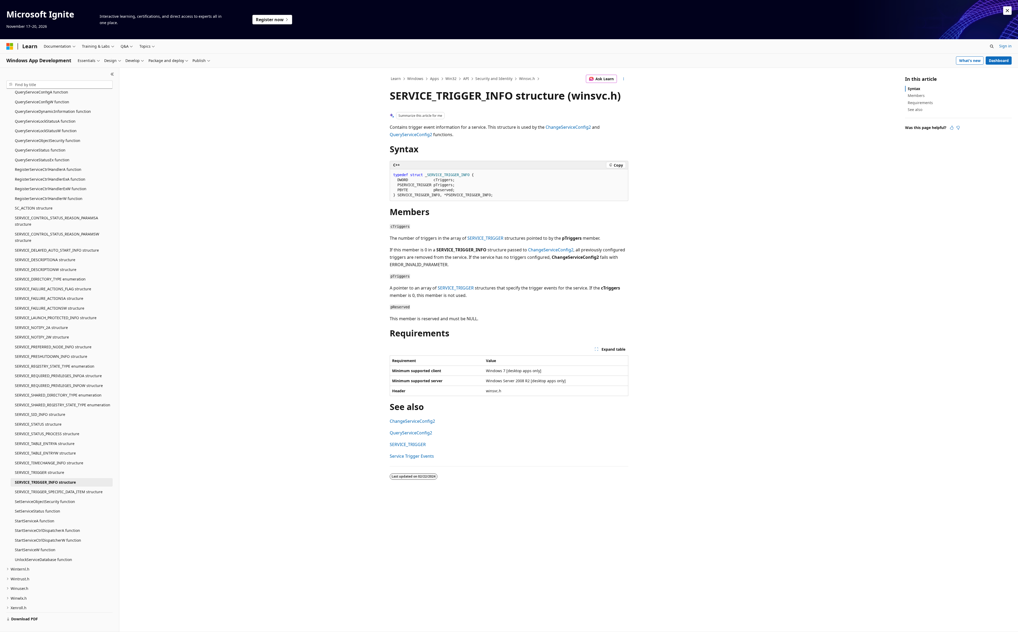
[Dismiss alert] (1007, 10)
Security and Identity (493, 78)
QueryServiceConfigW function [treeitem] (42, 101)
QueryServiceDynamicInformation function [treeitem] (53, 111)
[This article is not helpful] (958, 127)
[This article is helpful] (952, 127)
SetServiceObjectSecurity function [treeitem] (45, 501)
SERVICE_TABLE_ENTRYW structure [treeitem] (45, 453)
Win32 (451, 78)
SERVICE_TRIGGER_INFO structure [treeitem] (45, 482)
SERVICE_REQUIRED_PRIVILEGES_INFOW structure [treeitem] (59, 385)
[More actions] (623, 79)
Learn (396, 78)
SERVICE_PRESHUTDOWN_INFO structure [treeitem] (51, 356)
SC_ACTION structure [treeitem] (33, 208)
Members (916, 95)
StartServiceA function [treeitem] (34, 520)
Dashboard (999, 60)
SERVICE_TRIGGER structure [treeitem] (39, 472)
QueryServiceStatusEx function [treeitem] (42, 159)
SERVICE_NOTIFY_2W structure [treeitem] (42, 337)
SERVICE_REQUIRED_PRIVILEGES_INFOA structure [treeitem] (58, 375)
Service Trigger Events (412, 456)
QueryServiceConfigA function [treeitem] (41, 92)
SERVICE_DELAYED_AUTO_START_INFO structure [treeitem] (57, 250)
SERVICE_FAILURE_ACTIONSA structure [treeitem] (49, 298)
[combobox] (59, 85)
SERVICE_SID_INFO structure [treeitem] (40, 414)
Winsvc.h (527, 78)
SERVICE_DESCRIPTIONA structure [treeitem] (45, 259)
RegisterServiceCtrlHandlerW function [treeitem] (48, 198)
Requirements (920, 102)
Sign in (1005, 45)
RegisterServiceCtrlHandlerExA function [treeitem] (50, 179)
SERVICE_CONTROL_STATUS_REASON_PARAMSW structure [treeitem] (57, 237)
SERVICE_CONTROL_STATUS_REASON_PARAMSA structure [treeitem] (56, 221)
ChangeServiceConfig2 (568, 127)
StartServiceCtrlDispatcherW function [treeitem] (48, 540)
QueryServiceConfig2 (411, 134)
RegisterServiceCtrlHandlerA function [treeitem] (48, 169)
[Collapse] (112, 74)
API (466, 78)
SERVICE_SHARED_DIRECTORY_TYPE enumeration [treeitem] (58, 395)
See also (915, 109)
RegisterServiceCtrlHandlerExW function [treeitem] (50, 188)
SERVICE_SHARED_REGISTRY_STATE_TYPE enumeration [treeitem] (62, 404)
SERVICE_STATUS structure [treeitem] (38, 424)
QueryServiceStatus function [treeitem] (40, 150)
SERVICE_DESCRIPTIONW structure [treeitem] (45, 269)
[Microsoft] (9, 46)
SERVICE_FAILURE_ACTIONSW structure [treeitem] (49, 308)
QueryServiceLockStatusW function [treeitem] (46, 130)
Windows (415, 78)
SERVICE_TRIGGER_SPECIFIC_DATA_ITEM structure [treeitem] (59, 491)
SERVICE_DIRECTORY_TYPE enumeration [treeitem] (50, 279)
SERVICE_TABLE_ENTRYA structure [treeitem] (44, 443)
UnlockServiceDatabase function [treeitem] (43, 559)
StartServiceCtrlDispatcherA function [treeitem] (47, 530)
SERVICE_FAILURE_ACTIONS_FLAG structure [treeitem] (53, 288)
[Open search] (991, 46)
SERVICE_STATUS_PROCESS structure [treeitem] (47, 433)
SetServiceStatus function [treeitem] (37, 511)
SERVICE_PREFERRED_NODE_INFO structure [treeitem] (53, 346)
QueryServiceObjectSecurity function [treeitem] (47, 140)
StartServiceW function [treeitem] (35, 549)
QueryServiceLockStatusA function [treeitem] (45, 121)
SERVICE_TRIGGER (485, 238)
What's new (970, 60)
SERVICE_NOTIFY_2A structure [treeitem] (41, 327)
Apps (434, 78)
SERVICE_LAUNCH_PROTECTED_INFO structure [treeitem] (55, 317)
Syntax (914, 88)
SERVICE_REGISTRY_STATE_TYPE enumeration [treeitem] (54, 366)
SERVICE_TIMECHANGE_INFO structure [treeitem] (49, 462)
